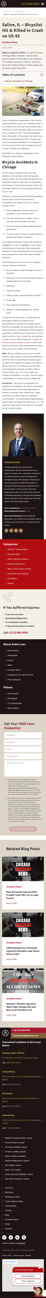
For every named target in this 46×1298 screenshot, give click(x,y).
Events (10, 660)
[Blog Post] (23, 869)
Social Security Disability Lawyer (19, 1174)
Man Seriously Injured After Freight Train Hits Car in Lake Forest (22, 895)
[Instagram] (6, 530)
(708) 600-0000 (13, 1128)
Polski (7, 1224)
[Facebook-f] (11, 530)
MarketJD (21, 1243)
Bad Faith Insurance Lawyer (17, 1179)
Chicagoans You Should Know (20, 675)
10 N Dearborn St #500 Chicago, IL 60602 (20, 1058)
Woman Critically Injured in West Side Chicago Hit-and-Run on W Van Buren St (21, 1006)
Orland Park (8, 1115)
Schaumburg (8, 1071)
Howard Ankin (12, 462)
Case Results (13, 650)
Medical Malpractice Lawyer (17, 1161)
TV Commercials (14, 703)
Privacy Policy (15, 794)
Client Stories (13, 708)
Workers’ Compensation (17, 549)
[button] (42, 3)
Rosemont (7, 1093)
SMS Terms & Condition (31, 794)
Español (8, 1228)
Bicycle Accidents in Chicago (19, 81)
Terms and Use (18, 1255)
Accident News (18, 11)
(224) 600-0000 (13, 1084)
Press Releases (14, 680)
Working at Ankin (12, 1197)
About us (9, 1188)
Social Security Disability (17, 574)
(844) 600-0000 (13, 1063)
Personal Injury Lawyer (15, 1142)
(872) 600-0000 (13, 1106)
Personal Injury (13, 554)
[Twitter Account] (24, 1237)
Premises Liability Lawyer (16, 1147)
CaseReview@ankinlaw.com (25, 1035)
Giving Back (12, 655)
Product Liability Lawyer (15, 1152)
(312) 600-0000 (30, 3)
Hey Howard (12, 694)
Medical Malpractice (16, 564)
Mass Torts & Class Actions (19, 569)
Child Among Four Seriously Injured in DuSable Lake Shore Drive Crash (23, 950)
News (9, 665)
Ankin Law (6, 11)
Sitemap (28, 1255)
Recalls (10, 583)
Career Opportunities (14, 1201)
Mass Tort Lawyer (13, 1170)
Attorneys (9, 1192)
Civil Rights (12, 578)
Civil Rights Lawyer (13, 1165)
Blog (7, 1215)
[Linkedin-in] (16, 530)
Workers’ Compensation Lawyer (18, 1138)
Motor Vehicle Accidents (17, 559)
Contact (8, 1210)
